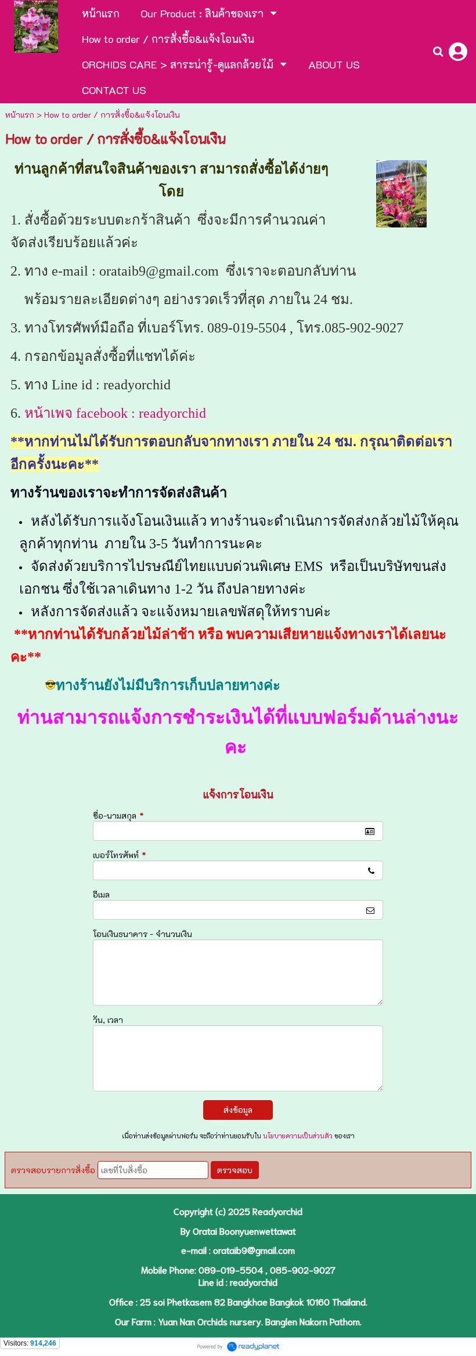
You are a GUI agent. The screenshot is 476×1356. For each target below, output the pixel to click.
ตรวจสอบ (235, 1170)
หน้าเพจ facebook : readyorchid (115, 413)
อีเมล (101, 894)
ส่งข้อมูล (238, 1109)
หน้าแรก (19, 114)
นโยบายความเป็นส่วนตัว (298, 1135)
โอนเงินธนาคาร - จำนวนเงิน (142, 933)
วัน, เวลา (108, 1019)
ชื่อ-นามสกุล (118, 815)
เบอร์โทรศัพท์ (119, 854)
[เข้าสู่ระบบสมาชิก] (458, 51)
